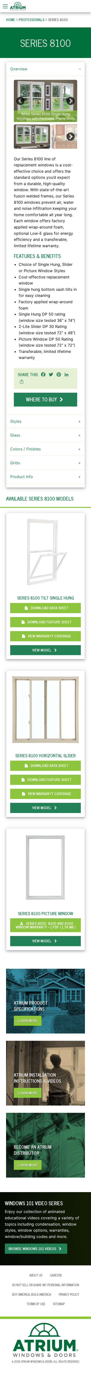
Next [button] (70, 101)
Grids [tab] (15, 462)
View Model (42, 650)
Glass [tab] (15, 435)
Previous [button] (20, 101)
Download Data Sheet (49, 608)
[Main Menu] (5, 6)
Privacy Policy (69, 1294)
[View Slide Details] (45, 101)
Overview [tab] (18, 68)
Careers (56, 1275)
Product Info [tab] (21, 476)
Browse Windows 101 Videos (32, 1249)
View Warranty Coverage (49, 636)
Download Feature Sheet (49, 622)
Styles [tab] (15, 421)
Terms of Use (35, 1303)
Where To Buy (42, 399)
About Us (35, 1275)
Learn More (27, 1021)
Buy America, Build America (31, 1294)
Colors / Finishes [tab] (25, 449)
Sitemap (59, 1303)
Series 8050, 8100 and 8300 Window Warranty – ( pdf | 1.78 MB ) (45, 925)
